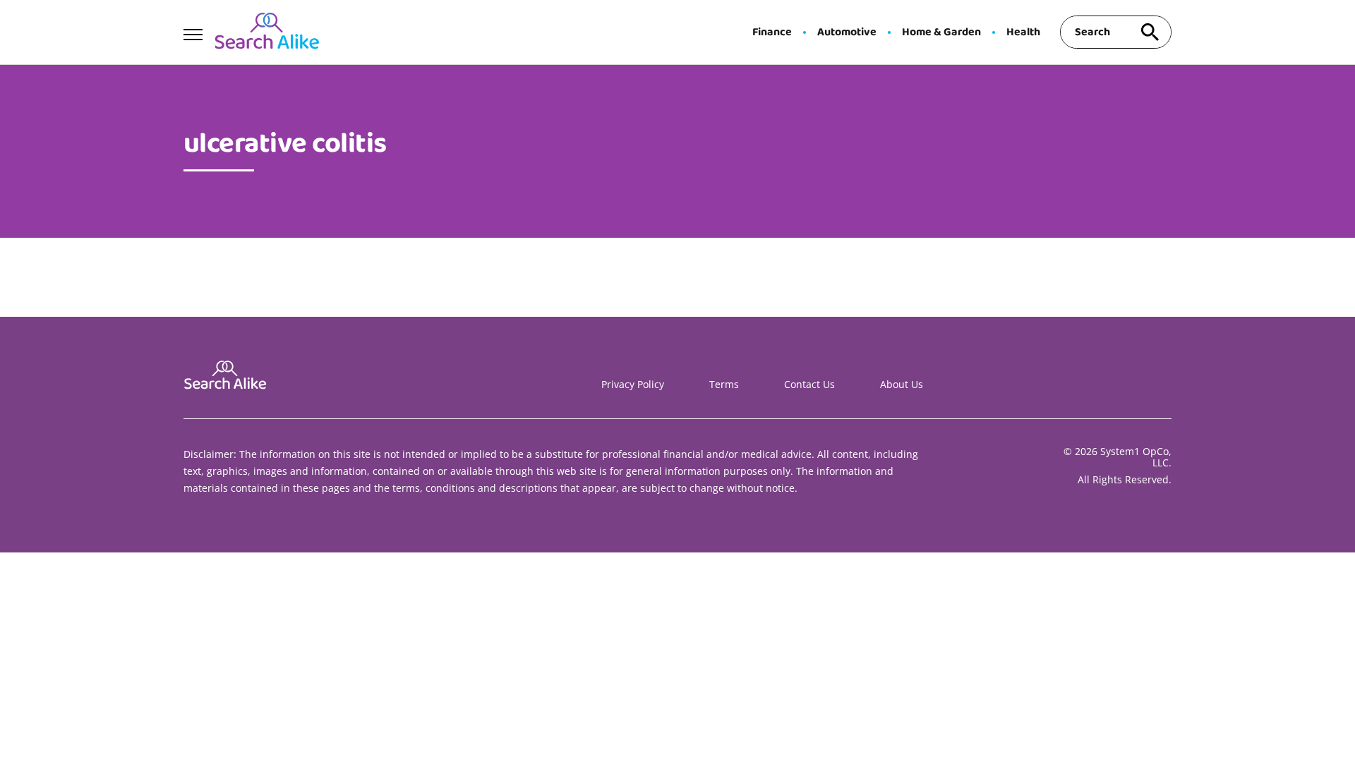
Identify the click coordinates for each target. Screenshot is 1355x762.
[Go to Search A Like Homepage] (267, 32)
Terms (724, 384)
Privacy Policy (632, 384)
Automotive (847, 32)
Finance (772, 32)
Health (1023, 32)
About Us (901, 384)
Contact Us (809, 384)
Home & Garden (941, 32)
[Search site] (1150, 32)
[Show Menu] (193, 31)
